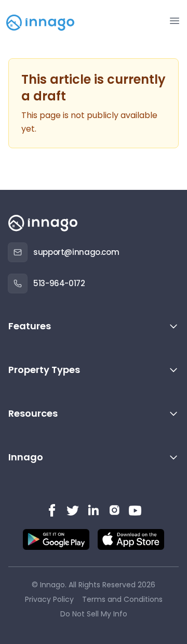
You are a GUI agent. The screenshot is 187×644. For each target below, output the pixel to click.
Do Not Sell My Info (93, 614)
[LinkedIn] (93, 510)
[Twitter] (72, 510)
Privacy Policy (49, 599)
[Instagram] (114, 510)
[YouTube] (135, 510)
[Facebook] (52, 510)
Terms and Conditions (122, 599)
